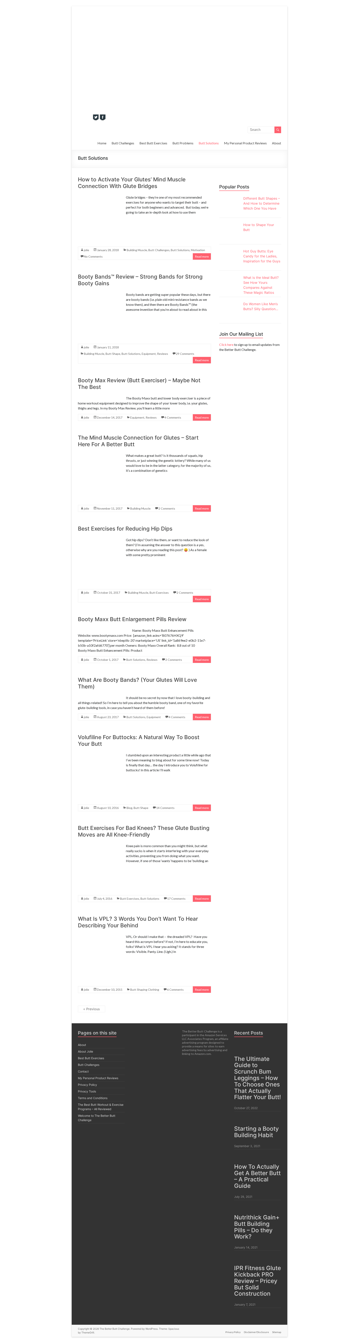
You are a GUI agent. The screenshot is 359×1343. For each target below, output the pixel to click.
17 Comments (176, 898)
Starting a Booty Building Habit (256, 1132)
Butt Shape (113, 353)
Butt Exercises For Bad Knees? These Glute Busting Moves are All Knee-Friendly (143, 831)
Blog (129, 808)
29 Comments (185, 353)
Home (101, 143)
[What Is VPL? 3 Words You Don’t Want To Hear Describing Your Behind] (99, 957)
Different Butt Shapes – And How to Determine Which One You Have (261, 203)
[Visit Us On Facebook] (102, 119)
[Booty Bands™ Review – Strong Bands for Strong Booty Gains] (99, 315)
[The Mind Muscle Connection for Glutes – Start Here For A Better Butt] (99, 476)
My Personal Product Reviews (245, 143)
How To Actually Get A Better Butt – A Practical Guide (257, 1176)
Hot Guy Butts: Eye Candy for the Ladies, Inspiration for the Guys (261, 256)
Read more (202, 256)
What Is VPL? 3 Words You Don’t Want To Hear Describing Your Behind (138, 922)
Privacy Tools (87, 1091)
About (276, 143)
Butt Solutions (209, 143)
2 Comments (167, 508)
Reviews (162, 353)
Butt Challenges (123, 143)
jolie (86, 250)
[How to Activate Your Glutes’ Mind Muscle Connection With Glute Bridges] (99, 218)
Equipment (149, 353)
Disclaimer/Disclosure (256, 1332)
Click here (226, 345)
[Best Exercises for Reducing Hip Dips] (99, 560)
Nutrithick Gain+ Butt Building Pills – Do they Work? (257, 1227)
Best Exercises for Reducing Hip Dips (125, 528)
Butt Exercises (159, 592)
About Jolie (85, 1051)
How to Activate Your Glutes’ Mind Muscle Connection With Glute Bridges (132, 182)
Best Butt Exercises (153, 143)
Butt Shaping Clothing (144, 989)
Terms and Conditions (92, 1098)
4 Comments (173, 417)
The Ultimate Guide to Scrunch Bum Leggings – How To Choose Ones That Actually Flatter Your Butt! (257, 1078)
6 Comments (175, 989)
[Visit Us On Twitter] (95, 119)
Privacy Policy (87, 1084)
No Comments (93, 256)
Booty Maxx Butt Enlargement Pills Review (132, 619)
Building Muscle (137, 250)
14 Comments (165, 808)
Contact (83, 1071)
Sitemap (276, 1332)
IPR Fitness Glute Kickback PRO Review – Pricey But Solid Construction (257, 1280)
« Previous (91, 1009)
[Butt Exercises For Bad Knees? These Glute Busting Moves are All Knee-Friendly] (99, 866)
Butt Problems (182, 143)
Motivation (198, 250)
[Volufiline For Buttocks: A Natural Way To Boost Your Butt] (99, 775)
